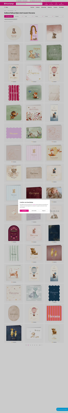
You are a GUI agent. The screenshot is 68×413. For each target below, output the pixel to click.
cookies (33, 204)
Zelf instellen (34, 210)
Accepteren (24, 210)
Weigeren (44, 210)
